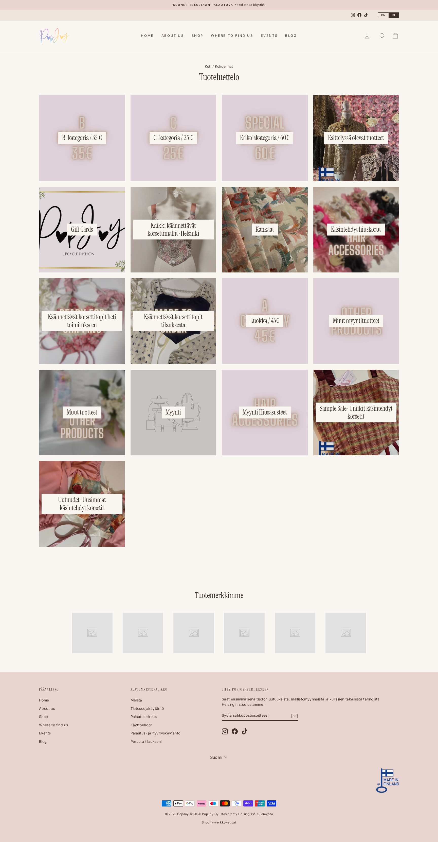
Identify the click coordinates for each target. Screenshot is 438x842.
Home (147, 35)
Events (269, 35)
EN (383, 15)
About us (172, 35)
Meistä (136, 700)
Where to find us (232, 35)
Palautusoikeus (144, 716)
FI (393, 15)
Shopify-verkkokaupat (219, 822)
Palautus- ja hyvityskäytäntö (155, 733)
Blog (291, 35)
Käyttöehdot (141, 725)
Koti (208, 66)
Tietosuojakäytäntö (147, 708)
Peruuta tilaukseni (146, 741)
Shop (197, 35)
